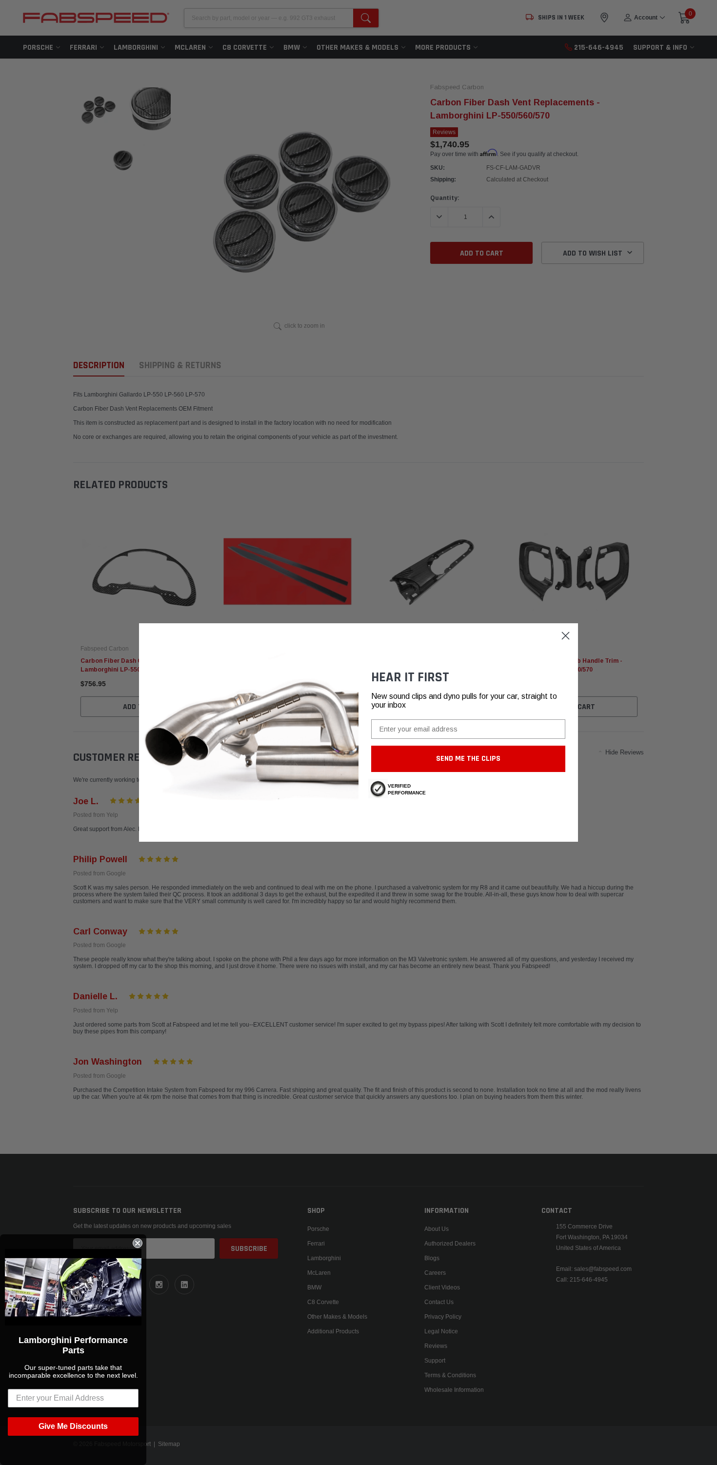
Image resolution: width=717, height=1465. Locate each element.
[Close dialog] (565, 635)
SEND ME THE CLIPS (468, 758)
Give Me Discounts (73, 1426)
